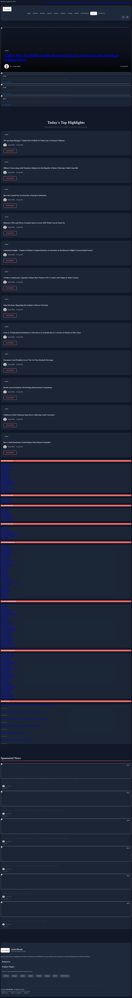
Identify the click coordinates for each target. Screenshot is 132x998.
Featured (63, 13)
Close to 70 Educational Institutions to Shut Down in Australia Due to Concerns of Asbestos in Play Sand (42, 333)
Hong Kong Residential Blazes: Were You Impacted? (12, 732)
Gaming (70, 13)
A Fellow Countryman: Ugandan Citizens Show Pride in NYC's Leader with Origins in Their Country (41, 278)
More (92, 13)
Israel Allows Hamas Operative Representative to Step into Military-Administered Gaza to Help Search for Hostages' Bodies (28, 704)
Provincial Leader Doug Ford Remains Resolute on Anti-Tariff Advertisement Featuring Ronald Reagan (34, 90)
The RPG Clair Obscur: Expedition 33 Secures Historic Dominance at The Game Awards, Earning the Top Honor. (37, 101)
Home (29, 13)
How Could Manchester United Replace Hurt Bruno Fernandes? (27, 442)
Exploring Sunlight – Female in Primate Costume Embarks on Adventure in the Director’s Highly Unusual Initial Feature (48, 250)
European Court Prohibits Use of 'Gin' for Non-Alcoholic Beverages (28, 360)
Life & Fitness (85, 13)
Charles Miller (16, 66)
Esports (50, 13)
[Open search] (123, 17)
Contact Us (102, 13)
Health (76, 13)
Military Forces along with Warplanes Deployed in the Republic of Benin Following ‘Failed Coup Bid (40, 168)
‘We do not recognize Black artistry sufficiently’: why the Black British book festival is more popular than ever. (25, 718)
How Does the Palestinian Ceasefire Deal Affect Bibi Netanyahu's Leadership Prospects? (55, 3)
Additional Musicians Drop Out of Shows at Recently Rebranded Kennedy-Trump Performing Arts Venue (34, 79)
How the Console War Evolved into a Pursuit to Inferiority (24, 195)
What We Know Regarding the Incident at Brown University (25, 305)
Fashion (56, 13)
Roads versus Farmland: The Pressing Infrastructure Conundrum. (27, 387)
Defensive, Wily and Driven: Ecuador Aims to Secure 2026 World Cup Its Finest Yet (34, 223)
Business (42, 13)
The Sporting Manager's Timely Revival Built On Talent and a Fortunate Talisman (34, 140)
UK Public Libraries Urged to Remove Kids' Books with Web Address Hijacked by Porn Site (20, 725)
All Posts (35, 13)
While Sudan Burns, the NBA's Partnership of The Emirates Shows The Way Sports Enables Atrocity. (22, 711)
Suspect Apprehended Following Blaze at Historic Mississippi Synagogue (16, 739)
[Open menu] (127, 17)
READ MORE (10, 150)
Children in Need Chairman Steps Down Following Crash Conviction (29, 415)
